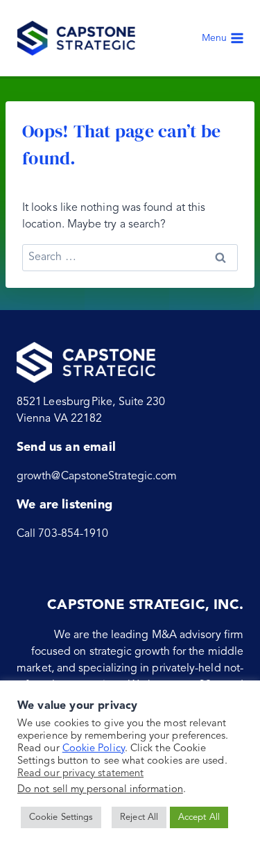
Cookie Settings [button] (61, 817)
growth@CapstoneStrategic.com (97, 476)
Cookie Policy (93, 749)
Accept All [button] (199, 817)
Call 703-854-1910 (62, 534)
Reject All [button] (139, 817)
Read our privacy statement (80, 774)
